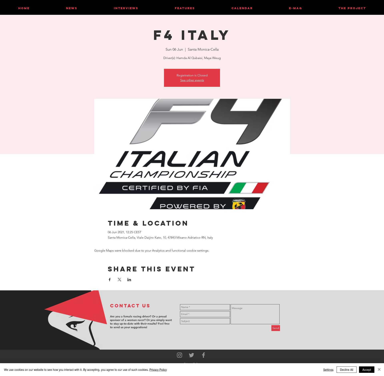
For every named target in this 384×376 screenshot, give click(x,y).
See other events (192, 80)
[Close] (379, 369)
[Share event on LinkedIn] (129, 279)
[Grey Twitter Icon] (191, 355)
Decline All (346, 370)
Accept (366, 370)
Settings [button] (328, 370)
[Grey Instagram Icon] (179, 355)
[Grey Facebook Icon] (203, 355)
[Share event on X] (119, 279)
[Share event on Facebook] (110, 279)
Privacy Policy (158, 370)
